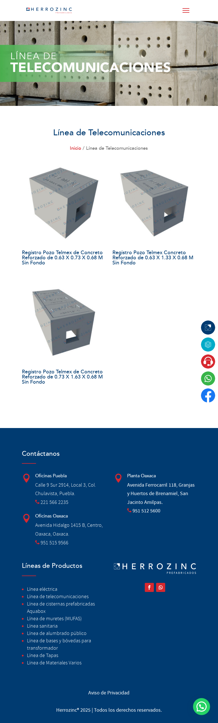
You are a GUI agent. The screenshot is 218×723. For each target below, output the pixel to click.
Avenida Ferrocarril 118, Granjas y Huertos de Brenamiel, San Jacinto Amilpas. (161, 494)
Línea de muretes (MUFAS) (54, 618)
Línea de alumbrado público (57, 633)
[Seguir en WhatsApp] (160, 587)
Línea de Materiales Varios (54, 663)
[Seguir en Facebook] (149, 587)
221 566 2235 (54, 502)
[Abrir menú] (187, 10)
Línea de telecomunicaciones (58, 596)
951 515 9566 (54, 543)
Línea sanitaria (42, 626)
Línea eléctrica (42, 589)
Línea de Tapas (42, 655)
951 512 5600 (146, 511)
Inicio (75, 148)
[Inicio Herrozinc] (49, 10)
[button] (201, 706)
